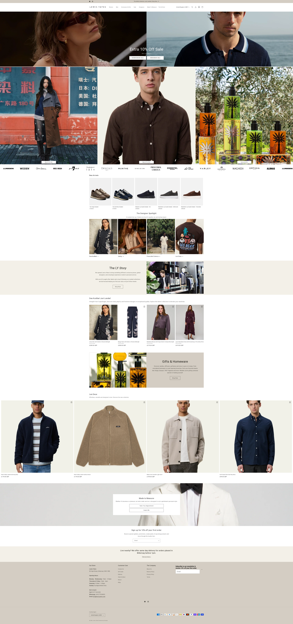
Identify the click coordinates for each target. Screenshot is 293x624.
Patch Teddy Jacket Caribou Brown (82, 474)
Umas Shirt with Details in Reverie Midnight (99, 341)
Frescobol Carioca (152, 256)
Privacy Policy (150, 574)
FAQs (119, 582)
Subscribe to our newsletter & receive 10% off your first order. (186, 567)
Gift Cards (120, 571)
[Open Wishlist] (199, 7)
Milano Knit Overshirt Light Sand (154, 474)
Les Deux (179, 256)
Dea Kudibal (93, 256)
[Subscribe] (158, 540)
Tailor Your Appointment (147, 506)
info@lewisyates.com (99, 596)
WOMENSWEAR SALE (138, 58)
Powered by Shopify (103, 620)
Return (120, 579)
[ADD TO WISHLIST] (115, 306)
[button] (111, 7)
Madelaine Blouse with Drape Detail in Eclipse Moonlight (160, 341)
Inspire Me (146, 510)
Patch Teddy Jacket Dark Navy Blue (9, 474)
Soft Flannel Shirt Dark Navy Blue (227, 474)
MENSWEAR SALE (155, 58)
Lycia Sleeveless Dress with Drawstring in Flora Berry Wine (190, 341)
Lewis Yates (95, 620)
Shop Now (118, 286)
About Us (149, 569)
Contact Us (121, 569)
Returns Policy (150, 571)
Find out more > (146, 557)
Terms (148, 577)
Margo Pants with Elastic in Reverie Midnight (128, 341)
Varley (120, 256)
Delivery (120, 574)
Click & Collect (121, 577)
